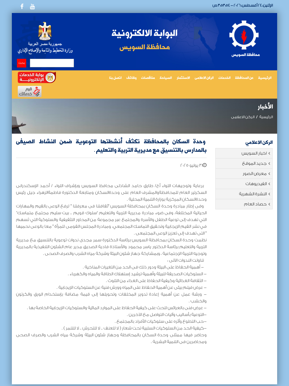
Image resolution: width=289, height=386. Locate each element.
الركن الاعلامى (204, 78)
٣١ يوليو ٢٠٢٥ (191, 165)
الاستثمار (183, 78)
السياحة (166, 78)
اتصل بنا (115, 78)
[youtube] (32, 6)
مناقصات (148, 78)
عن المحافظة (244, 78)
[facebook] (21, 6)
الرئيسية (265, 78)
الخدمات (224, 78)
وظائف (131, 78)
